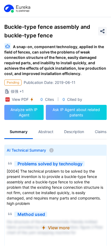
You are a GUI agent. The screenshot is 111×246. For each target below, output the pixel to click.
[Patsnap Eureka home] (16, 9)
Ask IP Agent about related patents (76, 112)
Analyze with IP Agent (24, 112)
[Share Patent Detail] (102, 31)
